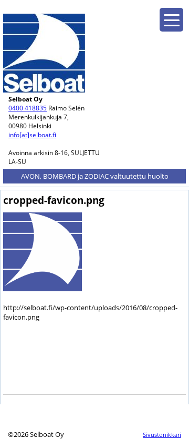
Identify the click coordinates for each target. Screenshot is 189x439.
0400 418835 (27, 108)
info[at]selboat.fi (32, 134)
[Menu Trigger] (171, 20)
